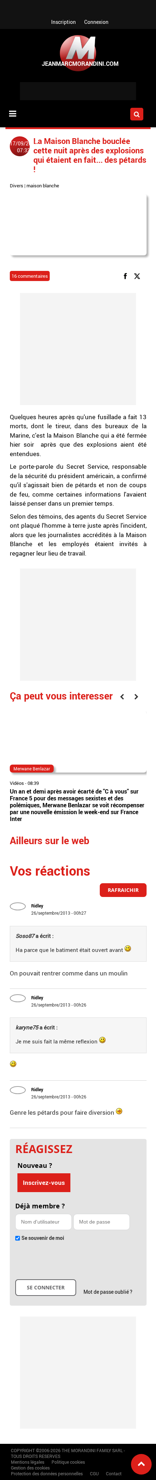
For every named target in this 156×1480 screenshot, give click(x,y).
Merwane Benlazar (31, 768)
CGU (94, 1473)
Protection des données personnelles (47, 1473)
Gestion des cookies (30, 1468)
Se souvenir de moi (42, 1237)
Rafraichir (123, 889)
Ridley (37, 906)
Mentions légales (27, 1462)
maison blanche (42, 185)
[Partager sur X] (138, 275)
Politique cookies (68, 1462)
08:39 (33, 783)
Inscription (63, 21)
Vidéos (17, 783)
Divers (16, 185)
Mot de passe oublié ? (107, 1291)
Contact (114, 1473)
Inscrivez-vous (44, 1182)
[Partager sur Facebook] (127, 275)
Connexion (96, 21)
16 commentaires (30, 276)
